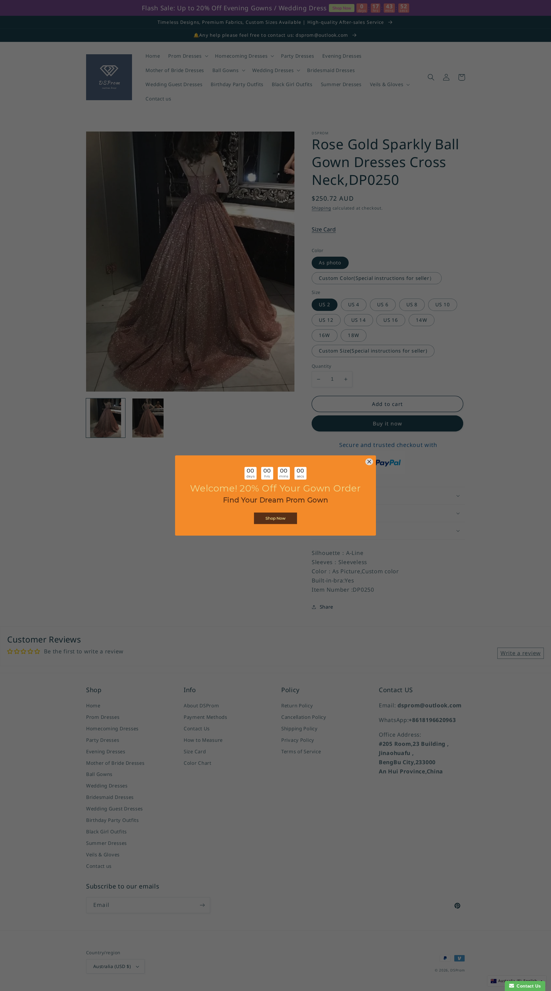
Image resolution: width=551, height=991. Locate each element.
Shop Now (275, 518)
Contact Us (527, 986)
